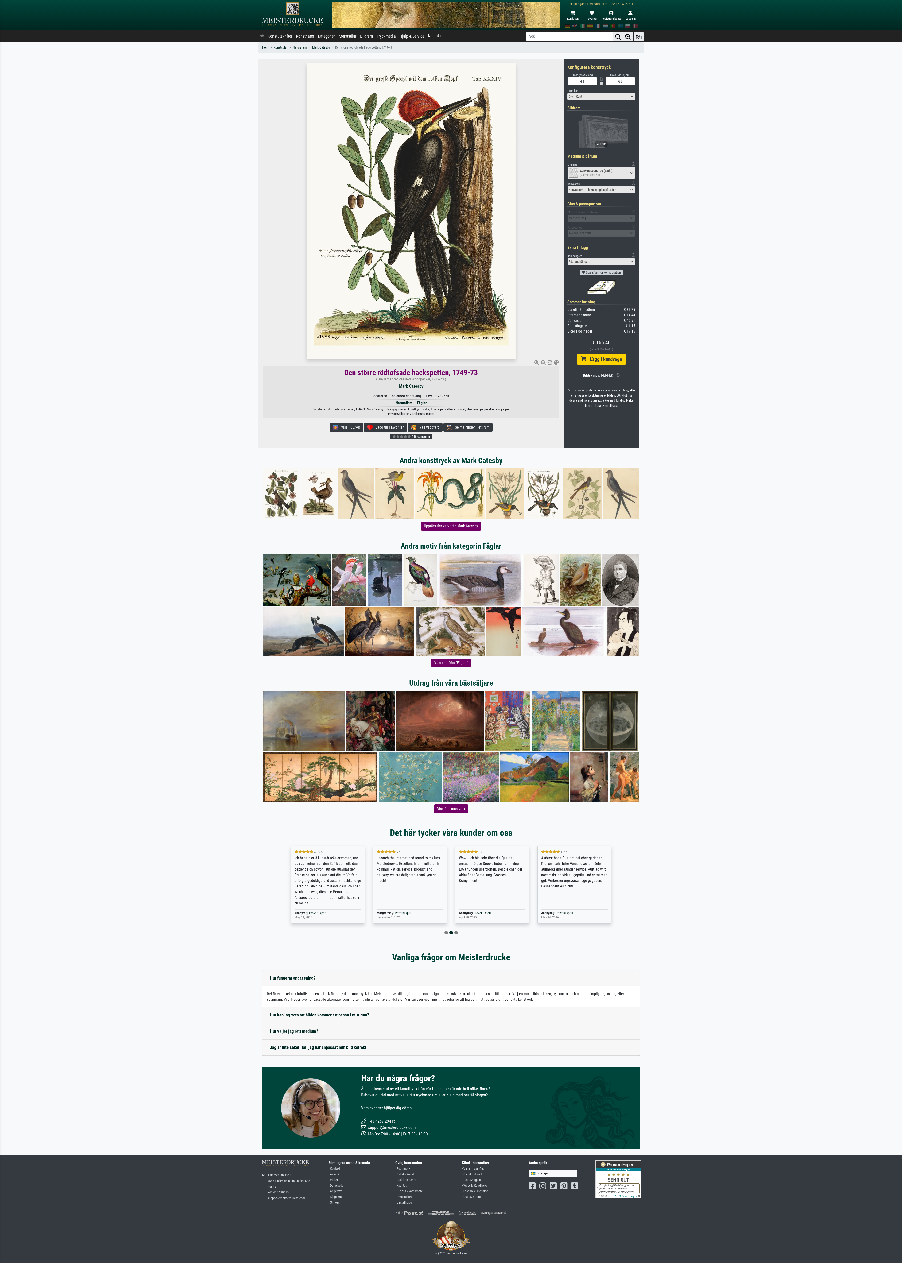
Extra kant (573, 91)
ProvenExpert (313, 913)
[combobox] (601, 96)
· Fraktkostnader (405, 1180)
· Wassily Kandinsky (474, 1186)
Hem (265, 48)
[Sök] (618, 36)
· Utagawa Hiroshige (475, 1191)
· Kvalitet (401, 1186)
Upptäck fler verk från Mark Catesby (451, 526)
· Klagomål (335, 1197)
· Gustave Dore (471, 1197)
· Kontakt (334, 1169)
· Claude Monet (472, 1174)
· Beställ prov (403, 1203)
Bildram (366, 36)
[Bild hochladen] (639, 36)
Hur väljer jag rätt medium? (294, 1031)
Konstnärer (305, 36)
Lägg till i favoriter (388, 427)
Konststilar (347, 36)
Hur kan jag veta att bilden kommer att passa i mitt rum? (319, 1015)
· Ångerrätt (335, 1191)
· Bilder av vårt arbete (409, 1191)
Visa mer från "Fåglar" (451, 663)
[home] (262, 36)
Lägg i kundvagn (604, 359)
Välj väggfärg (427, 427)
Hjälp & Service (412, 36)
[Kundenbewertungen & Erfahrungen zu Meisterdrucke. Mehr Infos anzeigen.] (618, 1179)
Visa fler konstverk (451, 808)
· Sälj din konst (404, 1174)
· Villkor (333, 1180)
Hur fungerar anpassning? (293, 978)
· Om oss (334, 1203)
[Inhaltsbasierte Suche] (628, 36)
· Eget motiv (403, 1169)
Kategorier (326, 36)
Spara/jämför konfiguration (603, 272)
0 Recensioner (420, 436)
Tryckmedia (386, 36)
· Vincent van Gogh (474, 1169)
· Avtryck (334, 1174)
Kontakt (434, 36)
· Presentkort (403, 1197)
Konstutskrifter (280, 36)
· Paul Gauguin (471, 1180)
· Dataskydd (336, 1186)
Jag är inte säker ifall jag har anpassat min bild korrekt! (319, 1047)
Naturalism (300, 48)
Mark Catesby (321, 48)
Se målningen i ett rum (471, 427)
